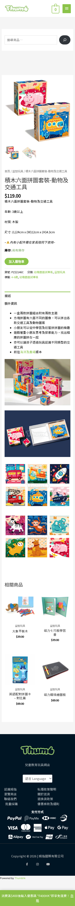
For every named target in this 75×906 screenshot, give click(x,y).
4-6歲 (14, 277)
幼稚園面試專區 (43, 272)
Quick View (20, 618)
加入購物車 (16, 261)
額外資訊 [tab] (11, 303)
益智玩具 (17, 171)
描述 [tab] (8, 295)
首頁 (7, 171)
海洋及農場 (28, 352)
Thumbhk (20, 878)
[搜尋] (64, 40)
